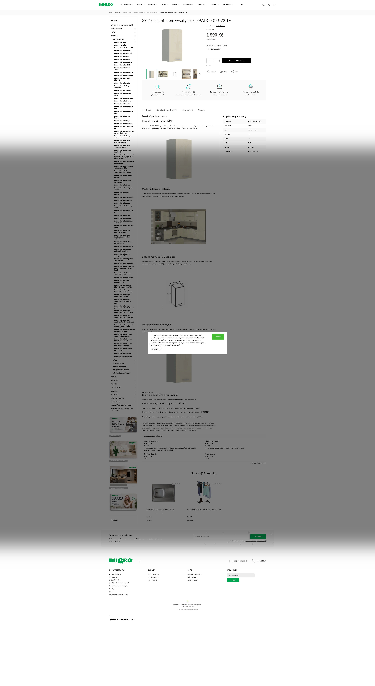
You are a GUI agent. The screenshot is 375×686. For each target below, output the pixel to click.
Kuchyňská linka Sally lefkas (122, 194)
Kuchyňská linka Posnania (123, 98)
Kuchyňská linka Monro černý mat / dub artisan (122, 172)
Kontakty (111, 589)
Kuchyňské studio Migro (194, 574)
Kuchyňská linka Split (122, 83)
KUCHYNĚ (114, 36)
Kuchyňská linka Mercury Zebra (123, 207)
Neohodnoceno (220, 26)
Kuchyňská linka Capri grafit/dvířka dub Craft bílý (123, 316)
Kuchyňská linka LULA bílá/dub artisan (122, 231)
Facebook (139, 561)
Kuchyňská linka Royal (122, 59)
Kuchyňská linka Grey (122, 215)
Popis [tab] (148, 110)
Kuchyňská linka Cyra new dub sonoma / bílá (123, 167)
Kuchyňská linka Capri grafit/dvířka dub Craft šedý (124, 307)
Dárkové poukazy (193, 580)
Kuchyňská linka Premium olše (123, 112)
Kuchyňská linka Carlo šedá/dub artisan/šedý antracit (122, 237)
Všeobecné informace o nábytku (118, 586)
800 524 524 (261, 561)
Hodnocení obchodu (115, 574)
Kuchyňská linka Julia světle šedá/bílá (122, 142)
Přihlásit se (258, 536)
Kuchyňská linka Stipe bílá (123, 263)
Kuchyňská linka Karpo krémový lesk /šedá (122, 250)
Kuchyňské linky (119, 39)
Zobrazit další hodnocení (258, 463)
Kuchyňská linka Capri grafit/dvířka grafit (122, 296)
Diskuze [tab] (201, 110)
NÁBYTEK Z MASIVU (117, 398)
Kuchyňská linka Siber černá (124, 278)
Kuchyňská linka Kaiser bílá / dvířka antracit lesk (124, 331)
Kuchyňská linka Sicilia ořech (122, 69)
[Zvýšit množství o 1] (219, 60)
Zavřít (259, 78)
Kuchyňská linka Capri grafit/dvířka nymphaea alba (122, 301)
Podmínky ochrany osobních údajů (119, 583)
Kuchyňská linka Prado (122, 51)
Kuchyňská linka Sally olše (123, 197)
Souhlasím (218, 337)
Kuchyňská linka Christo (123, 200)
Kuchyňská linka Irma (122, 185)
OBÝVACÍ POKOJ (116, 29)
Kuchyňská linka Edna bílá (123, 246)
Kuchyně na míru (120, 45)
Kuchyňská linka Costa (122, 353)
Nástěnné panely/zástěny (122, 373)
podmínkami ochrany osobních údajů (255, 541)
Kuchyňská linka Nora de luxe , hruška (123, 349)
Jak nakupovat (113, 577)
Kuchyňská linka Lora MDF (123, 48)
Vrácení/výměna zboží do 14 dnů (118, 595)
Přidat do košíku (236, 61)
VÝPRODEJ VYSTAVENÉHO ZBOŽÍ (122, 25)
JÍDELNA (114, 377)
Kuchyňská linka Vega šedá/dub (122, 87)
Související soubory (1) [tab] (166, 110)
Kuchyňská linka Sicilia (122, 65)
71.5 (249, 143)
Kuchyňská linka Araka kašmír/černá (122, 281)
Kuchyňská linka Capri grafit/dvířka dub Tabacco (123, 312)
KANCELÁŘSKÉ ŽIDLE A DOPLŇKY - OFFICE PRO (122, 410)
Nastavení (154, 349)
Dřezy (115, 360)
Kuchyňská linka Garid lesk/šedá (124, 227)
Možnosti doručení (215, 49)
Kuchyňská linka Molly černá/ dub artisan (122, 255)
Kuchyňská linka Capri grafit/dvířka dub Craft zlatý (124, 321)
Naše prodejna (192, 577)
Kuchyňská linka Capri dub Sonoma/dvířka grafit (123, 326)
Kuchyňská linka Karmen (123, 218)
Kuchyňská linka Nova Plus (124, 75)
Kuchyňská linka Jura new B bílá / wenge (124, 162)
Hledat (233, 580)
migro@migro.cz (240, 561)
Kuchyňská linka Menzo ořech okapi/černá (122, 274)
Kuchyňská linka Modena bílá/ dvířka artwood (123, 345)
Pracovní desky (118, 363)
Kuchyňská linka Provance (123, 73)
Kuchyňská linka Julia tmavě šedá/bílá (122, 146)
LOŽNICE (114, 32)
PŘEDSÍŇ (114, 384)
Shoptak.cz (196, 609)
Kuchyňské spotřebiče (121, 370)
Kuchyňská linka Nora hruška (122, 117)
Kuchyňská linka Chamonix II (123, 212)
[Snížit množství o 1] (209, 60)
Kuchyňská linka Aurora (122, 90)
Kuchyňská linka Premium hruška (123, 108)
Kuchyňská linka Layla (122, 121)
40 (249, 139)
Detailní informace (211, 66)
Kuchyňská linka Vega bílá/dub (122, 79)
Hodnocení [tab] (188, 110)
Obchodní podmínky (115, 580)
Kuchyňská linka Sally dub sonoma (123, 189)
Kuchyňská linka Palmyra (123, 124)
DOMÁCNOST (115, 402)
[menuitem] (127, 5)
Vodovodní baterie (119, 366)
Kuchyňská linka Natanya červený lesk (123, 181)
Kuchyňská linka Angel (122, 203)
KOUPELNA (114, 395)
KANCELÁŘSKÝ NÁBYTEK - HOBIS (122, 405)
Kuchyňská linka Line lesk (123, 53)
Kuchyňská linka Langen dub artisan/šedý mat (124, 132)
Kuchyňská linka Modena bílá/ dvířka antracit (123, 340)
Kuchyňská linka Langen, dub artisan (123, 137)
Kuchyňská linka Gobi (122, 104)
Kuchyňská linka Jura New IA (123, 127)
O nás (110, 592)
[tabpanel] (163, 501)
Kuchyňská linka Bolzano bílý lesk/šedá (123, 243)
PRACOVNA (114, 380)
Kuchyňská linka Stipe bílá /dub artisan (123, 260)
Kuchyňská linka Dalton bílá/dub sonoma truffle (123, 286)
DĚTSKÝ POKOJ (116, 387)
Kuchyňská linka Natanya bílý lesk (123, 177)
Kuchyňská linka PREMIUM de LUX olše (123, 222)
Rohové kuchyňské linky (123, 356)
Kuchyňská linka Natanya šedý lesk (123, 151)
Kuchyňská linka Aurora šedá (122, 94)
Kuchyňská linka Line (121, 56)
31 (249, 134)
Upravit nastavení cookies (187, 606)
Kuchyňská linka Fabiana (123, 62)
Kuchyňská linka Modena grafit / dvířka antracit (123, 335)
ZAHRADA (114, 391)
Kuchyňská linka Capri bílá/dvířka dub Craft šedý (123, 291)
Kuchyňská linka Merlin (122, 101)
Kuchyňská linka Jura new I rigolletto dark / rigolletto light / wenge (124, 157)
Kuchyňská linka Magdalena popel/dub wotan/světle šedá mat (124, 268)
